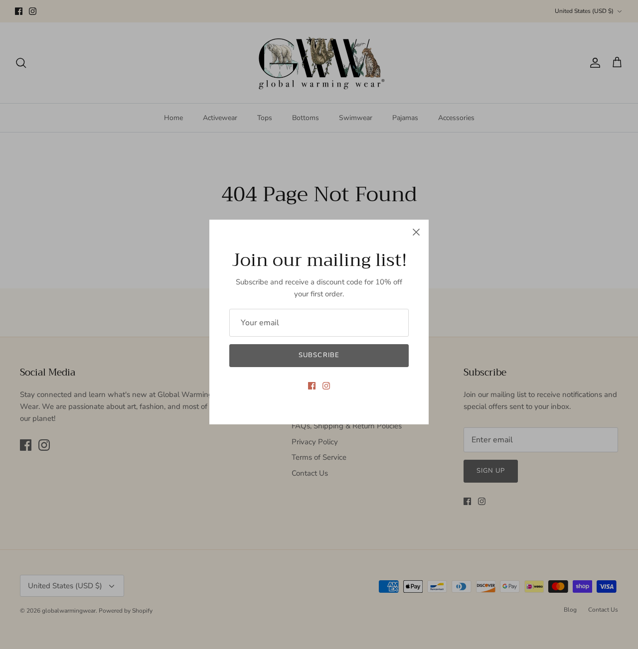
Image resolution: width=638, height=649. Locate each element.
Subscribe (319, 355)
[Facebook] (312, 385)
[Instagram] (326, 385)
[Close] (416, 232)
